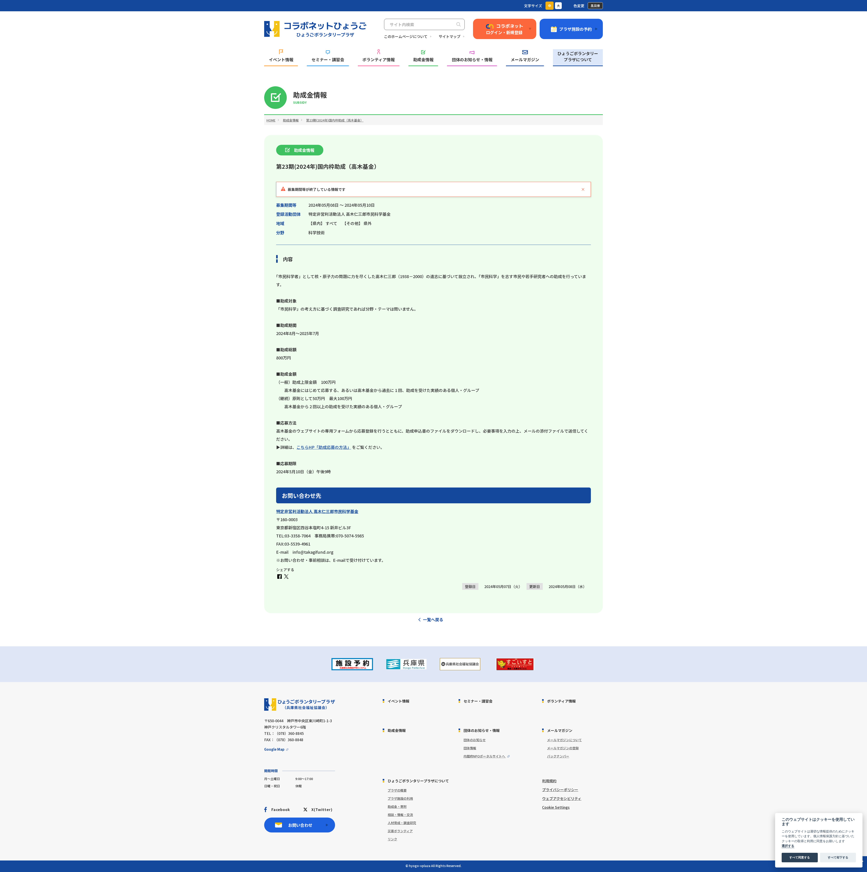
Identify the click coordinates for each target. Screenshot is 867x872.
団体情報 (470, 748)
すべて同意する (799, 857)
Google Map (274, 749)
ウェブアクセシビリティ (561, 798)
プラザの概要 (397, 790)
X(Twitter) (321, 809)
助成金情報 (423, 59)
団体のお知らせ (475, 740)
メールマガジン (525, 59)
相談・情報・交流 (400, 814)
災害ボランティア (400, 831)
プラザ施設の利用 (400, 798)
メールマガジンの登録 (563, 748)
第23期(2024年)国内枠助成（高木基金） (335, 120)
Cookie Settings (556, 807)
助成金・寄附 (397, 806)
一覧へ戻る (433, 619)
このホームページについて (405, 36)
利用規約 (549, 780)
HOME (270, 120)
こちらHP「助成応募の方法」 (323, 447)
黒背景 (595, 5)
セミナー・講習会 (328, 59)
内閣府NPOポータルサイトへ (485, 756)
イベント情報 (281, 59)
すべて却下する (838, 857)
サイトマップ (449, 36)
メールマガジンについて (564, 740)
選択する (788, 846)
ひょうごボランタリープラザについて (577, 56)
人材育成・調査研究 (402, 822)
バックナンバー (558, 756)
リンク (392, 839)
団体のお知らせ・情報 (472, 59)
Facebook (280, 809)
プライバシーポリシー (560, 789)
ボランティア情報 (378, 59)
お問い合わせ (300, 825)
